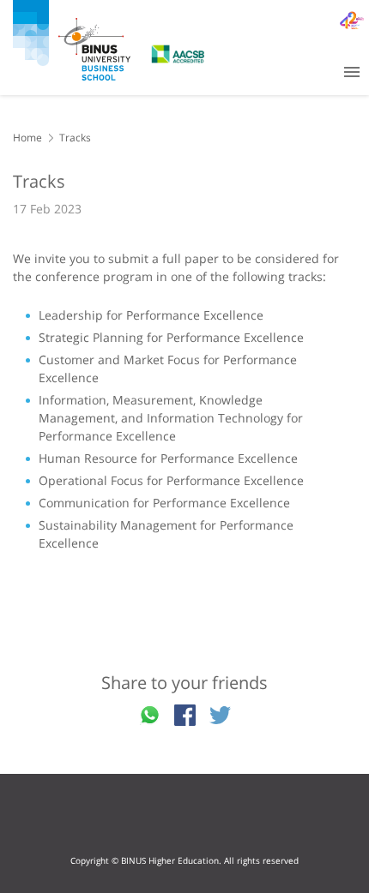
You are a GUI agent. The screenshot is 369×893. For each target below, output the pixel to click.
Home (27, 137)
